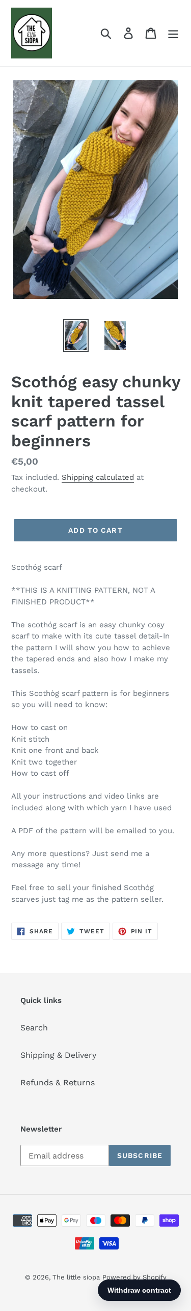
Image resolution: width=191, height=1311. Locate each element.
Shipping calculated (98, 477)
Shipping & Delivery (58, 1055)
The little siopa (76, 1277)
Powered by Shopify (134, 1277)
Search (34, 1027)
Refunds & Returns (57, 1082)
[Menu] (173, 33)
